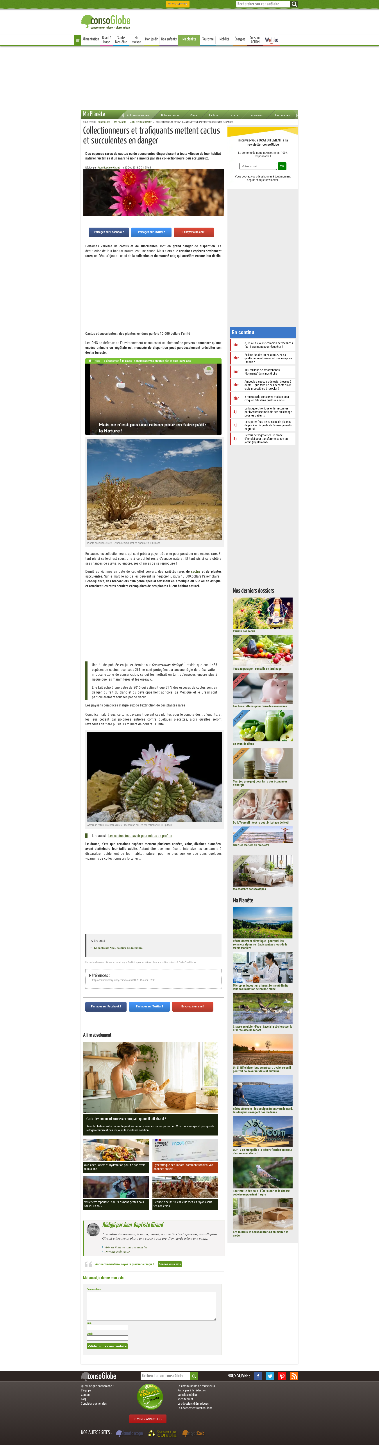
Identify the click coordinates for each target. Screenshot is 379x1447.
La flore (213, 115)
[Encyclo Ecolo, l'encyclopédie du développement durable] (194, 1434)
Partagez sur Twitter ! (151, 232)
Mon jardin (151, 39)
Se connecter (177, 4)
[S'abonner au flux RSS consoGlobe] (294, 1376)
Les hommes (282, 115)
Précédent (220, 191)
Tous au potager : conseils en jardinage (257, 668)
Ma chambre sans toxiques (249, 889)
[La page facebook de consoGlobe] (258, 1376)
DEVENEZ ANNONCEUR (148, 1419)
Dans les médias (187, 1394)
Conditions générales (94, 1403)
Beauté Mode (106, 40)
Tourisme (208, 39)
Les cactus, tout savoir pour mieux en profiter (140, 836)
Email (90, 1333)
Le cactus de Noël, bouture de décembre (118, 947)
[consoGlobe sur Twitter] (270, 1376)
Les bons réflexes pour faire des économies (260, 706)
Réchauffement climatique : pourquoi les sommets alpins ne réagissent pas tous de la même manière (260, 944)
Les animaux (257, 115)
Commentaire (94, 1289)
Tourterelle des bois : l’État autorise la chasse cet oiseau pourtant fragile (261, 1192)
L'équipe (86, 1390)
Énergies (240, 39)
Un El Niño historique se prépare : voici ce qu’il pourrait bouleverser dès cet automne (262, 1069)
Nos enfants (169, 39)
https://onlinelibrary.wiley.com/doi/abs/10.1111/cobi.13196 (123, 980)
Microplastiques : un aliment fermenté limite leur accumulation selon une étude (260, 987)
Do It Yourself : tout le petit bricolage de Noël (261, 822)
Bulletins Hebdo (170, 115)
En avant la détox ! (244, 744)
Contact (85, 1394)
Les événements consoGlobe (195, 1408)
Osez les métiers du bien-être (251, 845)
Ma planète (189, 39)
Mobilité (224, 39)
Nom (89, 1323)
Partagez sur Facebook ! (109, 232)
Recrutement (185, 1399)
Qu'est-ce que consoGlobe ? (97, 1386)
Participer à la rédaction (191, 1390)
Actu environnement (138, 115)
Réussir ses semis (244, 631)
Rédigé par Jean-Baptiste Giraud (132, 1225)
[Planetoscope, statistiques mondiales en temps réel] (130, 1434)
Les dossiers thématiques (193, 1403)
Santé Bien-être (121, 40)
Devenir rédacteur (117, 1251)
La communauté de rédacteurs (196, 1386)
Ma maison (136, 40)
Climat (194, 115)
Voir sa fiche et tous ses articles (125, 1247)
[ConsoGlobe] (106, 21)
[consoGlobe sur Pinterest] (282, 1376)
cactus (195, 571)
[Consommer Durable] (163, 1434)
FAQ (83, 1399)
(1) (183, 663)
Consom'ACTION (255, 40)
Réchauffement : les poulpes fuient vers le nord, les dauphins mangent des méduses (263, 1110)
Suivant (86, 191)
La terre (233, 115)
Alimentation (90, 39)
